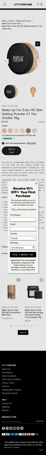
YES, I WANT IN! (23, 254)
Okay (41, 450)
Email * (13, 224)
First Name (15, 215)
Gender (13, 233)
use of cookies (13, 447)
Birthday (14, 242)
